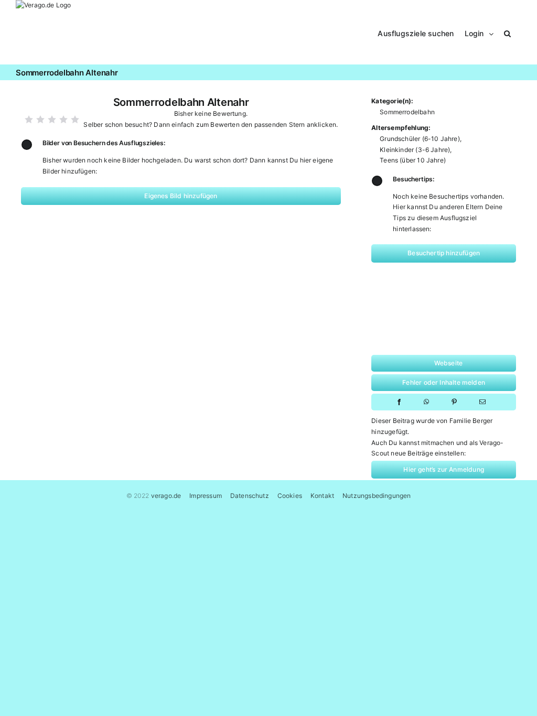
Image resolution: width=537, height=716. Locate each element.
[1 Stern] (29, 119)
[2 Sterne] (40, 119)
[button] (507, 32)
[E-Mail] (482, 402)
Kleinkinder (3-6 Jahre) (415, 150)
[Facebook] (399, 402)
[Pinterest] (454, 402)
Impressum (205, 496)
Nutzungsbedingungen (376, 496)
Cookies (289, 496)
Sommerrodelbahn (407, 112)
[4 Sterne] (63, 119)
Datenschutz (249, 496)
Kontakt (322, 496)
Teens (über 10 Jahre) (413, 160)
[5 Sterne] (75, 119)
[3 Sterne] (52, 119)
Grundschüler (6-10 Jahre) (420, 139)
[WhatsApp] (426, 402)
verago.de (166, 496)
